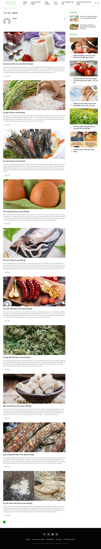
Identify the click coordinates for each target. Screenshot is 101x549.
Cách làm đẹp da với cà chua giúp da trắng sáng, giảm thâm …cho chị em (85, 80)
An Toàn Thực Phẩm (36, 3)
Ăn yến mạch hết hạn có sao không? (17, 503)
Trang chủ (25, 3)
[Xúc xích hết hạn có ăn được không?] (34, 291)
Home (28, 539)
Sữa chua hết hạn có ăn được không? (18, 64)
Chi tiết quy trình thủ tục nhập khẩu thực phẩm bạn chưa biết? (88, 26)
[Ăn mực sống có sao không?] (34, 243)
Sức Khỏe (55, 3)
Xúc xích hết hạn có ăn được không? (17, 309)
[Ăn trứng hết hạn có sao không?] (34, 194)
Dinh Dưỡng (47, 3)
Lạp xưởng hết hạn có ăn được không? (18, 454)
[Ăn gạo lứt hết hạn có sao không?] (34, 340)
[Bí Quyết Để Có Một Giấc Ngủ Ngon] (84, 139)
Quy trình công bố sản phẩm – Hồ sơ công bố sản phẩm (88, 17)
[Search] (98, 3)
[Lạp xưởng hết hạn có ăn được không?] (34, 437)
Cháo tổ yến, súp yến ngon (84, 3)
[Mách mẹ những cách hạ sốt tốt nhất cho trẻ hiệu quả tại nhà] (84, 45)
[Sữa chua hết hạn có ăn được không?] (34, 46)
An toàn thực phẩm (38, 539)
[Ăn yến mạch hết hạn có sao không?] (34, 486)
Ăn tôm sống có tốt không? (14, 161)
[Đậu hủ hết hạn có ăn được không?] (34, 389)
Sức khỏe (59, 539)
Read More (7, 76)
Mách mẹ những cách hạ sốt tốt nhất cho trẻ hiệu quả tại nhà (84, 56)
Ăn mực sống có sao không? (14, 260)
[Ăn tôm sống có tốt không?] (34, 144)
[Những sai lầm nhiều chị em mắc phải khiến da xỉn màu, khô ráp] (84, 93)
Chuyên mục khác (69, 539)
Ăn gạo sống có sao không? (14, 112)
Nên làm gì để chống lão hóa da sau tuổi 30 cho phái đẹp (84, 127)
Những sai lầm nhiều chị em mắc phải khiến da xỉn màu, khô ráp (84, 104)
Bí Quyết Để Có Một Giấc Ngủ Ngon (83, 150)
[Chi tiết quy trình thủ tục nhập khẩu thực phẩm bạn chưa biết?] (74, 27)
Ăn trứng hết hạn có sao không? (16, 211)
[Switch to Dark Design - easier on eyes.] (95, 3)
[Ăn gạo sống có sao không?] (34, 95)
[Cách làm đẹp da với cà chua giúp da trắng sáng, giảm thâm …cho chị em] (84, 68)
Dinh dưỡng (50, 539)
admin (15, 18)
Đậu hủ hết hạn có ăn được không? (17, 406)
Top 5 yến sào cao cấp (68, 3)
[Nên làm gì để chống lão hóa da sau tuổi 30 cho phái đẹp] (84, 116)
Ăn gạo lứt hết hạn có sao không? (16, 357)
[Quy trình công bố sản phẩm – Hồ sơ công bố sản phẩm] (74, 18)
